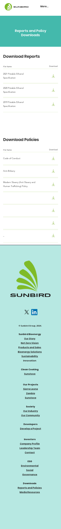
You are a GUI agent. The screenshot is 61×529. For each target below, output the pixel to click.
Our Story (29, 338)
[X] (27, 312)
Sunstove (30, 373)
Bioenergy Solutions (30, 351)
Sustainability (29, 356)
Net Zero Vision (30, 343)
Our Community (30, 415)
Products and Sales (29, 347)
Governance (29, 474)
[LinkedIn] (34, 312)
